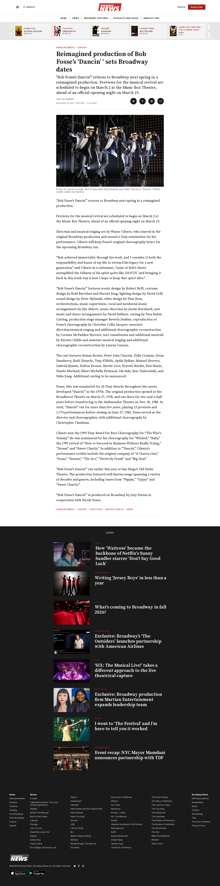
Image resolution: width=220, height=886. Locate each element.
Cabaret (34, 820)
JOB (73, 824)
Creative (14, 806)
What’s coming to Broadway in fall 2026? (130, 609)
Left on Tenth (77, 828)
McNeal (74, 840)
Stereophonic (117, 828)
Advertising (197, 814)
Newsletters (151, 18)
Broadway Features (96, 18)
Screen (13, 821)
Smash (114, 820)
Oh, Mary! (75, 847)
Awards (13, 825)
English (33, 836)
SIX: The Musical (119, 816)
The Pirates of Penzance (163, 820)
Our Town (115, 805)
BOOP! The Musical (39, 812)
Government (102, 747)
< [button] (11, 31)
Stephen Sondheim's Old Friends (126, 824)
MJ (72, 832)
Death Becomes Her (39, 832)
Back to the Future (38, 816)
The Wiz (155, 832)
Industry (13, 802)
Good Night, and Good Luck (43, 847)
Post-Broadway (17, 818)
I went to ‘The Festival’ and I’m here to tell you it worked (126, 726)
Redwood (115, 809)
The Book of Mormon (121, 847)
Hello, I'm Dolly (78, 816)
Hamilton (75, 805)
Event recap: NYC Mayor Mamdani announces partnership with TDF (130, 755)
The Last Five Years (160, 805)
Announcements (17, 798)
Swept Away (117, 840)
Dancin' (82, 47)
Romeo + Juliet (118, 812)
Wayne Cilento (115, 509)
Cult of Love (36, 828)
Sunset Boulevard (119, 836)
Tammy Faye (117, 843)
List (97, 602)
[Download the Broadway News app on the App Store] (18, 873)
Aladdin (33, 809)
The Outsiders (158, 816)
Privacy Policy (198, 825)
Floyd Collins (36, 843)
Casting (13, 810)
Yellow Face (157, 843)
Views (75, 18)
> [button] (209, 31)
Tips (194, 818)
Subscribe (197, 7)
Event (98, 718)
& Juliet (33, 798)
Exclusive (101, 689)
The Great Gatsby (159, 797)
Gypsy (74, 797)
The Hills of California (161, 801)
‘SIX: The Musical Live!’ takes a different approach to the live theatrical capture (126, 670)
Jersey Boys (102, 573)
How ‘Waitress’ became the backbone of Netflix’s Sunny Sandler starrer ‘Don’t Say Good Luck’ (128, 556)
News (64, 18)
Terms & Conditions (201, 821)
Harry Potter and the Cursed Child (86, 809)
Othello (114, 801)
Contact (195, 810)
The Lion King (157, 809)
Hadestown (76, 801)
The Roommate (158, 828)
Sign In (181, 7)
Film (98, 543)
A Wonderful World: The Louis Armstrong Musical (44, 803)
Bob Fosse (97, 509)
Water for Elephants (160, 836)
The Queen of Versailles (162, 824)
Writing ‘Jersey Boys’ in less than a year (130, 580)
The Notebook (158, 812)
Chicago (34, 824)
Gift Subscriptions (200, 798)
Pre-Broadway (16, 814)
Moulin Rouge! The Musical (83, 843)
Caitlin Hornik (65, 99)
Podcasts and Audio (125, 18)
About (194, 806)
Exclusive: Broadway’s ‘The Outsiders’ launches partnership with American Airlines (128, 641)
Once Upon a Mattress (121, 797)
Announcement (65, 47)
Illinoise (74, 820)
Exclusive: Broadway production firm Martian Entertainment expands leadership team (128, 700)
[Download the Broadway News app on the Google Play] (37, 873)
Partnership (102, 631)
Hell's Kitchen (77, 812)
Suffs (113, 832)
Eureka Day (35, 840)
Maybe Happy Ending (81, 836)
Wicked (155, 840)
